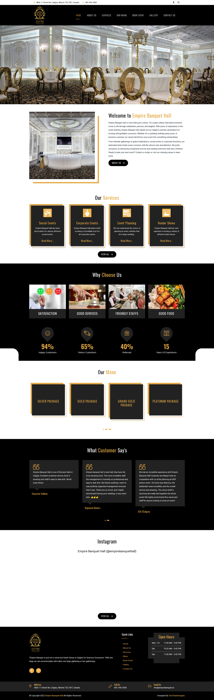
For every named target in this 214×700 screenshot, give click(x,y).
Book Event (138, 15)
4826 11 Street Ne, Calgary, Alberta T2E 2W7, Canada (57, 2)
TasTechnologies (177, 695)
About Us (91, 15)
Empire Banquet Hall (54, 695)
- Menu (125, 656)
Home (78, 15)
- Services (126, 652)
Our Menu (122, 15)
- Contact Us (127, 669)
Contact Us (169, 15)
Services (106, 15)
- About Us (126, 648)
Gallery (154, 15)
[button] (16, 64)
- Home (125, 644)
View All (105, 254)
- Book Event (127, 660)
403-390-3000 (91, 2)
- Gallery (125, 664)
